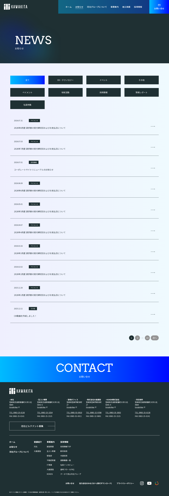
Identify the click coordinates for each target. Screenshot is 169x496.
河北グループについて (97, 6)
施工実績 (126, 6)
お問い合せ (70, 483)
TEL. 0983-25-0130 (17, 412)
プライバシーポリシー (125, 483)
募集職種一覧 (65, 460)
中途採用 (63, 455)
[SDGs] (157, 483)
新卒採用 (63, 451)
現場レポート (141, 92)
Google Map (13, 407)
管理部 (49, 455)
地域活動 (65, 92)
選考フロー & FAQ (67, 469)
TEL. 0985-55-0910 (74, 412)
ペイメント (27, 92)
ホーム (69, 6)
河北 (35, 446)
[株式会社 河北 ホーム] (15, 7)
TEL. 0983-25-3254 (45, 412)
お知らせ (79, 6)
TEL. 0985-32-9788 (93, 412)
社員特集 (27, 104)
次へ (155, 337)
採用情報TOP (65, 446)
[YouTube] (149, 483)
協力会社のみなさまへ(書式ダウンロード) (95, 483)
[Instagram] (142, 483)
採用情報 (138, 6)
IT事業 (49, 465)
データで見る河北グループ (70, 474)
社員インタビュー (67, 465)
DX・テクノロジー (65, 80)
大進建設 (37, 451)
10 (147, 337)
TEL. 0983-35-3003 (113, 412)
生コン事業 (51, 451)
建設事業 (50, 446)
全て (27, 80)
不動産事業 (51, 460)
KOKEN (50, 474)
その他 (142, 80)
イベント (104, 80)
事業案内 (115, 6)
